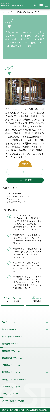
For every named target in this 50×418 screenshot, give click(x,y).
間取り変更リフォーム (16, 202)
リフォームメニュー (7, 13)
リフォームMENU (25, 180)
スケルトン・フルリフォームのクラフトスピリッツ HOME (19, 11)
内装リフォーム (13, 199)
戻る (25, 172)
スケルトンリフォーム (16, 196)
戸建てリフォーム (14, 194)
